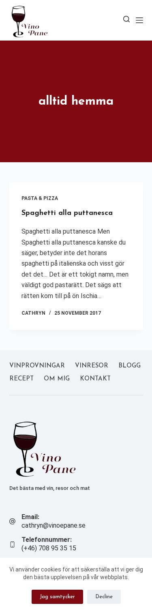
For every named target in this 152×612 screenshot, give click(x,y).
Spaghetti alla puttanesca (67, 213)
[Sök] (126, 19)
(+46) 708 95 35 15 (48, 548)
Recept (21, 379)
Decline (104, 596)
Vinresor (91, 366)
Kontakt (95, 379)
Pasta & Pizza (39, 198)
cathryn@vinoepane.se (53, 525)
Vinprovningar (37, 366)
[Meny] (139, 20)
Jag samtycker (57, 596)
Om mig (57, 379)
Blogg (129, 366)
